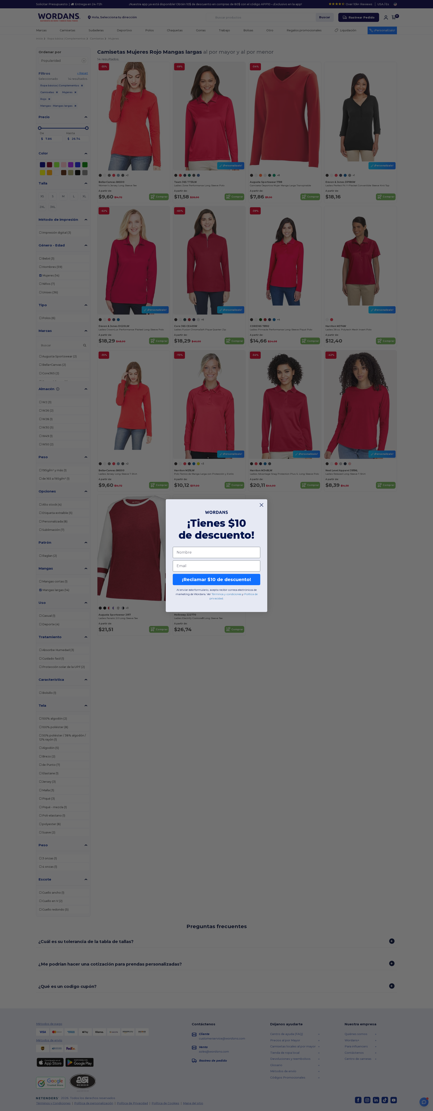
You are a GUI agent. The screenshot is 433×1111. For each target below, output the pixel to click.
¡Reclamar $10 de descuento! (216, 579)
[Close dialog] (261, 505)
